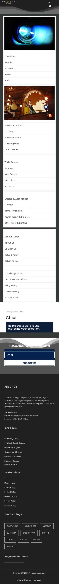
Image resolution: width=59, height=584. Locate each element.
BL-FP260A (11, 533)
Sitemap (20, 580)
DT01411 (10, 539)
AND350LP (47, 526)
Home (8, 312)
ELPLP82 (36, 539)
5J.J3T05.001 (12, 526)
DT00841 (45, 533)
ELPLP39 (23, 539)
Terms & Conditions (34, 580)
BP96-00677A (29, 533)
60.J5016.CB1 (30, 526)
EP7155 (10, 546)
